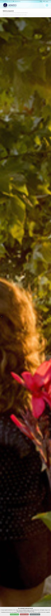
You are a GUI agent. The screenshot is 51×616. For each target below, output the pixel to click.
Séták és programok (6, 14)
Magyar (41, 1)
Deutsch (47, 1)
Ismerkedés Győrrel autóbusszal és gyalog (15, 14)
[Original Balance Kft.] (9, 5)
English (44, 1)
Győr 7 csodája (24, 14)
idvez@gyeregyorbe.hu (17, 1)
